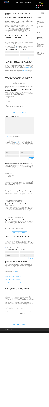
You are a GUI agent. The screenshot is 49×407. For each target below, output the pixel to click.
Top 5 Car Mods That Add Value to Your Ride (40, 33)
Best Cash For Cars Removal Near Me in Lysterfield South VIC (14, 273)
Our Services (21, 2)
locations (15, 271)
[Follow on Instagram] (38, 5)
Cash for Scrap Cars (18, 142)
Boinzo (22, 332)
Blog (11, 329)
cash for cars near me (25, 24)
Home (17, 2)
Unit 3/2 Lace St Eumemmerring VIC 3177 (40, 41)
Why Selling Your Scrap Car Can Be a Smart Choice (40, 18)
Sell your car (8, 136)
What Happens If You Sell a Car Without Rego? (40, 26)
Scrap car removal (28, 67)
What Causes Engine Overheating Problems (40, 30)
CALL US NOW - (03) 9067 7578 (19, 112)
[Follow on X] (38, 7)
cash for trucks (24, 70)
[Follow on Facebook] (36, 5)
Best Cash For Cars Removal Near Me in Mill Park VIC (13, 279)
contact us (17, 47)
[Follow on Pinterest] (42, 5)
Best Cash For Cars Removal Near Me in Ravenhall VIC (13, 276)
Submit (31, 58)
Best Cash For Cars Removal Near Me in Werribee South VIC (14, 285)
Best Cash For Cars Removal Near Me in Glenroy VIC (13, 282)
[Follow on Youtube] (40, 5)
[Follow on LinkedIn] (36, 7)
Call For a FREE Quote (41, 2)
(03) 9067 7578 (39, 43)
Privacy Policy (7, 329)
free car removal (19, 148)
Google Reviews (28, 2)
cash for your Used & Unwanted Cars (11, 41)
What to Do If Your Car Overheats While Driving (40, 22)
